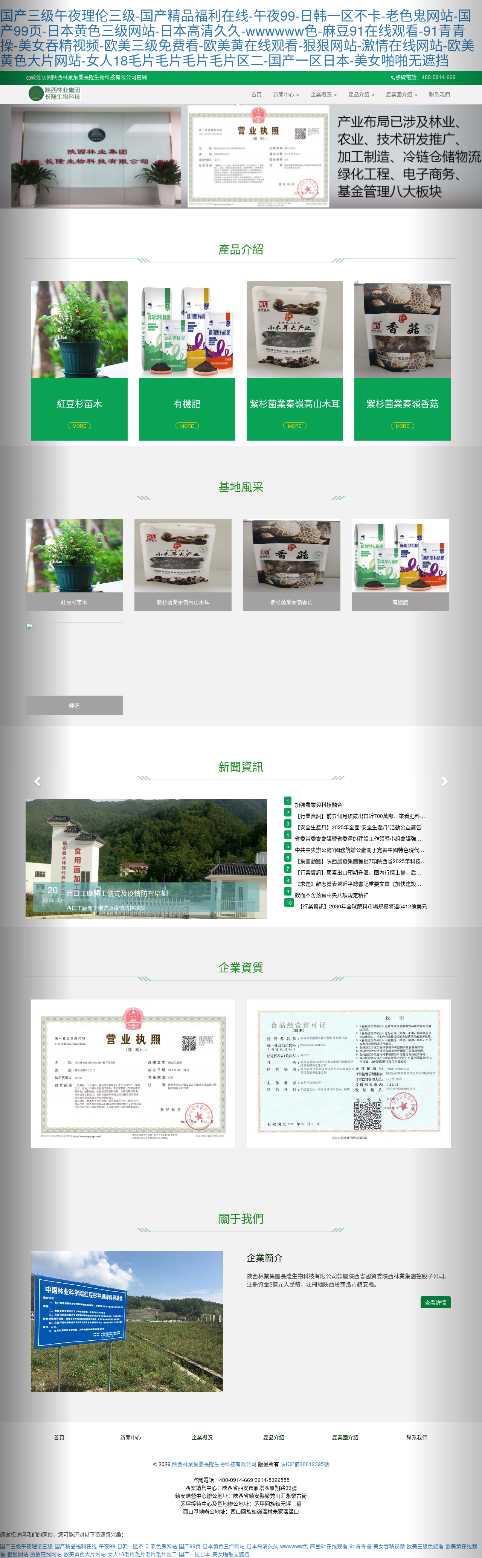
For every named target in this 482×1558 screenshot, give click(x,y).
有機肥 (400, 602)
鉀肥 (74, 705)
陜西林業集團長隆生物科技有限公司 (214, 1464)
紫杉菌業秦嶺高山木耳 (183, 602)
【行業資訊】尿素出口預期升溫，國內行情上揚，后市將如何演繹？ (360, 872)
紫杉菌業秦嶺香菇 (291, 602)
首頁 (256, 94)
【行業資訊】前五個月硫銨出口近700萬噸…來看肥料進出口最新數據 (360, 815)
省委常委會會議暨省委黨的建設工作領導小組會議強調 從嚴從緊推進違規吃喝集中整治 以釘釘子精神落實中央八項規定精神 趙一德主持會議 (360, 838)
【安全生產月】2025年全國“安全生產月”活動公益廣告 (358, 827)
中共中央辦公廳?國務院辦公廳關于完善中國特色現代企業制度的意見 (360, 849)
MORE (79, 426)
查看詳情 (435, 1302)
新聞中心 (284, 94)
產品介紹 (359, 94)
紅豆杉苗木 (74, 602)
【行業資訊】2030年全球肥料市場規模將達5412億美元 (362, 906)
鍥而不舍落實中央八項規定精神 (332, 895)
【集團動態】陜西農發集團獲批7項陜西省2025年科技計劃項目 (360, 861)
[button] (36, 779)
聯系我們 (439, 94)
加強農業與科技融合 (318, 804)
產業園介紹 (400, 94)
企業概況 (322, 94)
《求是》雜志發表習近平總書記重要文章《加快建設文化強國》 (360, 883)
